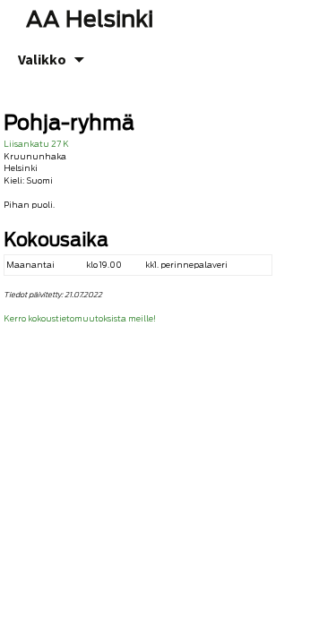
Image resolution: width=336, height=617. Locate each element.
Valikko (42, 59)
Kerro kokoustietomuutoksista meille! (80, 318)
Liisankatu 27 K (36, 144)
